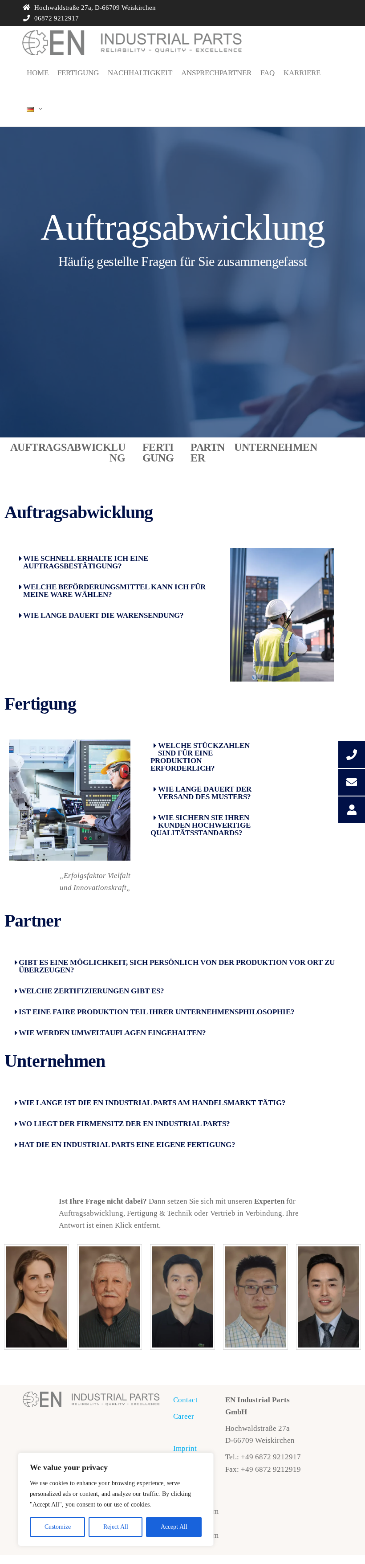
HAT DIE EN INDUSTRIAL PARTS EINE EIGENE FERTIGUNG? (127, 1144)
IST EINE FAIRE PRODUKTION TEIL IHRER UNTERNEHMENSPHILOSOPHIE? (157, 1012)
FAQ (267, 73)
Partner (32, 921)
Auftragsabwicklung (78, 512)
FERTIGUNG (158, 452)
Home (38, 73)
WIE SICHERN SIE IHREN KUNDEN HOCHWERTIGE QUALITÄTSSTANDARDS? (200, 825)
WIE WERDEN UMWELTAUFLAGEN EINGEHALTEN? (112, 1033)
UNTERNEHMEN (275, 447)
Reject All (115, 1526)
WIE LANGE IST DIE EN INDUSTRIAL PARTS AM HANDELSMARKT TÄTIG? (152, 1102)
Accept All (174, 1526)
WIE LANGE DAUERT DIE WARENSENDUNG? (103, 615)
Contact (185, 1400)
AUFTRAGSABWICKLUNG (67, 452)
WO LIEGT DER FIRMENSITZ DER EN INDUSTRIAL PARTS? (124, 1123)
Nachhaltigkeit (140, 73)
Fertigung (78, 73)
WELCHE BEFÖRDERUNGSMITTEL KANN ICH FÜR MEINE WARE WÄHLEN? (114, 591)
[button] (115, 562)
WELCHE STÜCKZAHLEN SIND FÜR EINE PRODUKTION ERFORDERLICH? (200, 756)
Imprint (185, 1448)
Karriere (302, 73)
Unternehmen (54, 1061)
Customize (58, 1526)
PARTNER (208, 452)
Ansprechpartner (216, 73)
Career (183, 1416)
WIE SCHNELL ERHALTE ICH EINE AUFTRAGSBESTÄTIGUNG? (85, 562)
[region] (116, 1499)
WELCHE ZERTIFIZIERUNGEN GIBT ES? (91, 991)
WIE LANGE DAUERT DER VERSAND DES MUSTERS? (204, 793)
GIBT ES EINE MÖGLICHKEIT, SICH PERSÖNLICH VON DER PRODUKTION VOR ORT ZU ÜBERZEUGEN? (177, 966)
